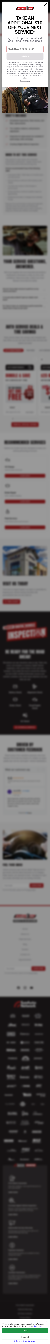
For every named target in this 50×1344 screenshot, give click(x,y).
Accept (25, 1330)
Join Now (25, 56)
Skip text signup (25, 81)
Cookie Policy (18, 1341)
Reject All (25, 1337)
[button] (46, 1322)
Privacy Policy (37, 1326)
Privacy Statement (29, 1341)
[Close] (45, 4)
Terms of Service (29, 75)
